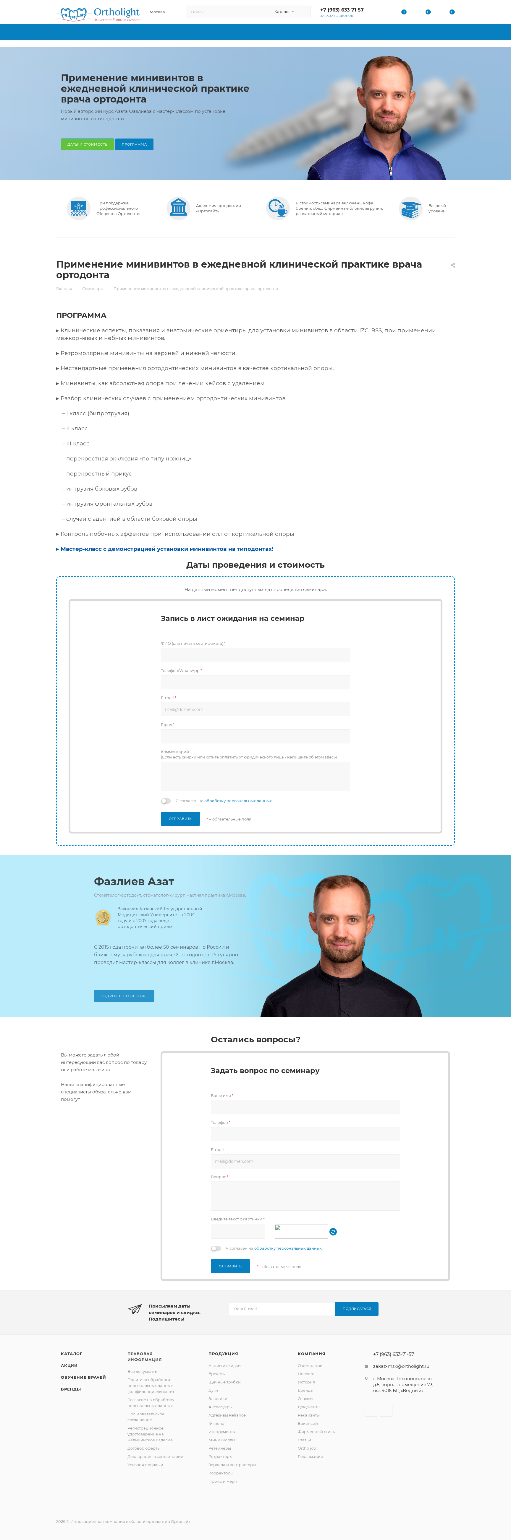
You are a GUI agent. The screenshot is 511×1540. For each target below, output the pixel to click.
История (306, 1382)
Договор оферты (143, 1448)
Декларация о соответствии (155, 1456)
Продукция (223, 1353)
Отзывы (305, 1398)
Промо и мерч (222, 1481)
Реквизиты (309, 1415)
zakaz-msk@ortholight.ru (401, 1366)
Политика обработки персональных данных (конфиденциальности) (150, 1385)
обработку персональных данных (238, 800)
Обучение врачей (83, 1377)
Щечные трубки (224, 1382)
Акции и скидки (224, 1365)
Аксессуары (220, 1406)
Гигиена (216, 1423)
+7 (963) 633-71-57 (342, 10)
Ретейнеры (219, 1448)
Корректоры (220, 1473)
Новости (306, 1373)
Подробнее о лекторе (124, 996)
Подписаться (357, 1309)
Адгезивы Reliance (227, 1415)
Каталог (72, 1353)
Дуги (213, 1390)
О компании (310, 1365)
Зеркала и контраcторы (232, 1464)
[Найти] (303, 12)
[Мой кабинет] (380, 13)
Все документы (142, 1371)
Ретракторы (220, 1456)
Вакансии (308, 1423)
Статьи (304, 1440)
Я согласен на (224, 800)
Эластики (217, 1398)
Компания (311, 1353)
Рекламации (310, 1456)
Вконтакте (371, 1410)
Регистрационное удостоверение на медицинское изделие (150, 1434)
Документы (309, 1406)
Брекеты (217, 1373)
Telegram (386, 1410)
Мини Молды (221, 1440)
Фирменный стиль (316, 1431)
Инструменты (222, 1431)
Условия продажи (145, 1464)
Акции (69, 1365)
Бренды (71, 1389)
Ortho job (307, 1448)
